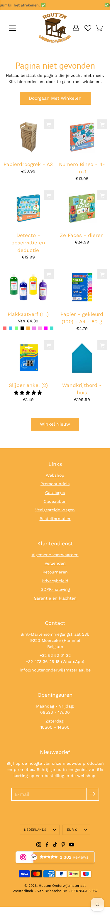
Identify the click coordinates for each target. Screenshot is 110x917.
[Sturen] (92, 794)
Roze (40, 328)
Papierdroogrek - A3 (28, 164)
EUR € (72, 830)
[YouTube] (71, 844)
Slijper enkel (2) (28, 385)
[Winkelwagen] (99, 28)
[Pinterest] (63, 844)
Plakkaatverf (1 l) (28, 314)
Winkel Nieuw (55, 424)
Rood (4, 328)
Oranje (28, 328)
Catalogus (55, 492)
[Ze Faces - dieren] (82, 208)
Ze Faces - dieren (82, 235)
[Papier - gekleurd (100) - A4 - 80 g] (82, 287)
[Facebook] (47, 844)
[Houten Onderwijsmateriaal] (55, 28)
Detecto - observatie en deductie (28, 242)
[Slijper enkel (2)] (28, 358)
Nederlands (35, 830)
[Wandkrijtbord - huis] (82, 358)
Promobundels (55, 483)
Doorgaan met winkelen (55, 98)
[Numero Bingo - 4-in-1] (82, 137)
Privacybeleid (55, 580)
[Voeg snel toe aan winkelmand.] (49, 124)
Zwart (22, 328)
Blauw (10, 328)
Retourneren (55, 572)
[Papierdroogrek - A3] (28, 137)
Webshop (55, 475)
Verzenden (55, 563)
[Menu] (12, 28)
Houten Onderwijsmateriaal (62, 886)
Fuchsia (46, 328)
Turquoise (51, 328)
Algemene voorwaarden (55, 554)
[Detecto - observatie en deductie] (28, 208)
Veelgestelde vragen (55, 509)
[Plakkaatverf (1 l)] (28, 287)
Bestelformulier (55, 518)
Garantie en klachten (55, 598)
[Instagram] (38, 844)
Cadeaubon (55, 501)
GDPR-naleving (55, 589)
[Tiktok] (55, 844)
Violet (34, 328)
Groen (16, 328)
